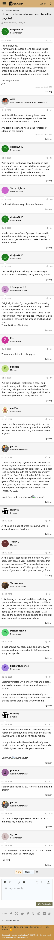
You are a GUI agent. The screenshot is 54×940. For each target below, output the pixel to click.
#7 (51, 298)
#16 (50, 677)
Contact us (7, 926)
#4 (51, 199)
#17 (50, 724)
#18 (50, 781)
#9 (51, 378)
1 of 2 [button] (18, 871)
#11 (50, 457)
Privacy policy (36, 926)
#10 (50, 419)
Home (5, 929)
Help (47, 926)
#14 (50, 594)
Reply (49, 91)
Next (27, 871)
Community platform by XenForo (26, 935)
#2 (51, 110)
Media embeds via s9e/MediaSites (15, 937)
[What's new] (50, 3)
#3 (51, 158)
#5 (51, 228)
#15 (50, 641)
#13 (50, 552)
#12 (50, 520)
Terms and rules (21, 926)
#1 (51, 40)
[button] (5, 882)
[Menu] (4, 3)
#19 (50, 813)
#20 (50, 845)
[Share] (47, 40)
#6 (51, 266)
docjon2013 (9, 22)
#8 (51, 349)
